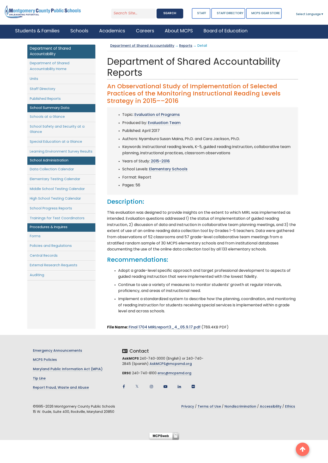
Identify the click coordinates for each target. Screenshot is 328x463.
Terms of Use (209, 407)
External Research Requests (53, 265)
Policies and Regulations (51, 246)
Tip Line (39, 378)
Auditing (37, 275)
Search (169, 13)
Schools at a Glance (47, 117)
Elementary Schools (168, 169)
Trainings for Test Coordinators (57, 218)
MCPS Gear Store (265, 13)
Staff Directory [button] (230, 13)
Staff (201, 13)
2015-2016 (160, 161)
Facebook (123, 386)
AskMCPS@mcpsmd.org (171, 364)
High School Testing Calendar (55, 199)
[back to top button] (302, 449)
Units (34, 79)
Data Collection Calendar (52, 169)
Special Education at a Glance (56, 142)
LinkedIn (179, 386)
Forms (35, 236)
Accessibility (270, 407)
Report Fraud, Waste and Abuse (61, 388)
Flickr (193, 386)
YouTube (165, 386)
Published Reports (45, 99)
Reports (185, 45)
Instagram (151, 386)
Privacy (187, 407)
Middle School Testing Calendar (57, 189)
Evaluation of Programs (157, 115)
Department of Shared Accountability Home (49, 66)
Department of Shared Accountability (142, 45)
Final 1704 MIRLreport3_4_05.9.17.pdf (164, 327)
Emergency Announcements (57, 351)
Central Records (44, 256)
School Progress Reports (51, 208)
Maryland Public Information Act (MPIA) (68, 369)
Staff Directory (42, 89)
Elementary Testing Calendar (55, 179)
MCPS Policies (45, 360)
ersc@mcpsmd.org (174, 373)
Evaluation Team (164, 123)
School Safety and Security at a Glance (57, 129)
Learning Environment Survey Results (61, 152)
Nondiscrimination (240, 407)
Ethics (290, 407)
